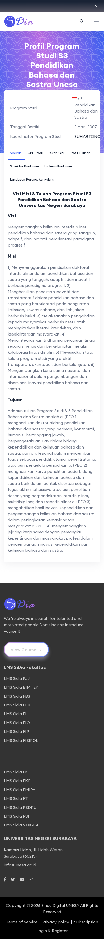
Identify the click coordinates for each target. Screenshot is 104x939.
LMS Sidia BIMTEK (21, 687)
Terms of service (21, 921)
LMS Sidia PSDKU (20, 807)
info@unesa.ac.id (20, 864)
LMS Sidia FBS (17, 696)
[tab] (16, 152)
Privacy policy (55, 921)
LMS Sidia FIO (17, 722)
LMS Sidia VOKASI (21, 825)
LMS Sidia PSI (16, 816)
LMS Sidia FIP (16, 731)
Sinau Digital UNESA (60, 905)
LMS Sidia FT (16, 798)
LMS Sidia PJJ (17, 678)
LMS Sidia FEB (17, 704)
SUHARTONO (87, 136)
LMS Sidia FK (16, 771)
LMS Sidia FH (16, 713)
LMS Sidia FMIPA (19, 789)
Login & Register (52, 930)
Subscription (86, 921)
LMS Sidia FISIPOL (21, 740)
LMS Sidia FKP (17, 780)
